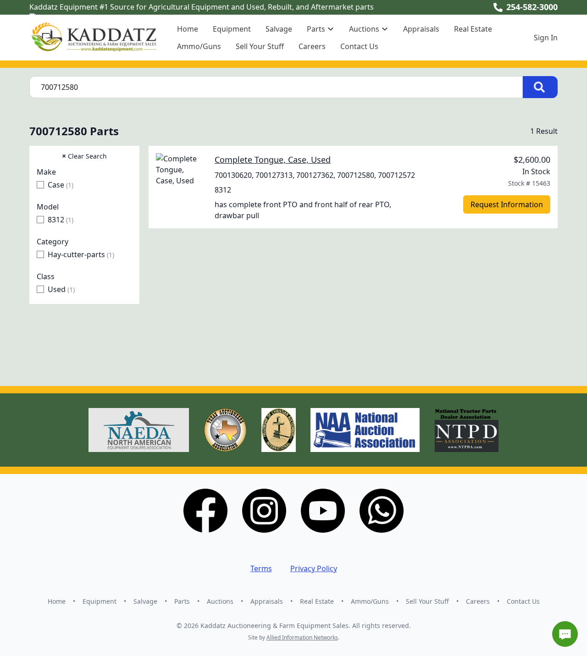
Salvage (279, 29)
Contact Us (359, 46)
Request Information (507, 204)
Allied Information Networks (302, 637)
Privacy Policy (313, 568)
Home (187, 29)
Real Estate (473, 29)
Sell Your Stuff (260, 46)
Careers (312, 46)
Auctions (220, 601)
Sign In (546, 38)
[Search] (540, 87)
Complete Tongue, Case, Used (273, 159)
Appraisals (421, 29)
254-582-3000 (532, 6)
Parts (182, 601)
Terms (261, 568)
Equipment (232, 29)
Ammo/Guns (199, 46)
